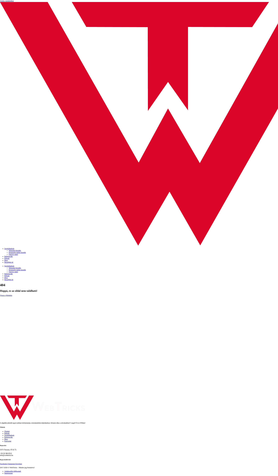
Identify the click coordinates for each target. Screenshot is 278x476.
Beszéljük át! (8, 262)
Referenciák (8, 256)
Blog (6, 260)
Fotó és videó (13, 254)
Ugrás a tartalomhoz (7, 1)
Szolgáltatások (9, 249)
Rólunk (6, 258)
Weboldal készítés (15, 251)
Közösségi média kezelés (17, 252)
